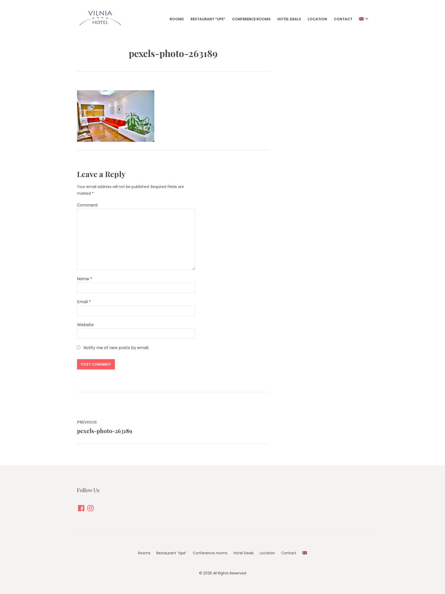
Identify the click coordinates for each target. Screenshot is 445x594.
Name (84, 279)
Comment (87, 205)
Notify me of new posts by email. (116, 348)
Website (85, 325)
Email (84, 302)
